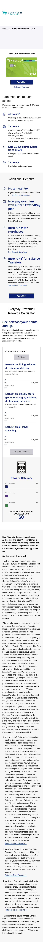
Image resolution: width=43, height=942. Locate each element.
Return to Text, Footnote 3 (16, 910)
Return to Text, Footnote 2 (16, 875)
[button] (21, 87)
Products (6, 29)
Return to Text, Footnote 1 (16, 843)
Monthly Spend (9, 385)
